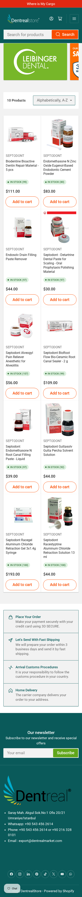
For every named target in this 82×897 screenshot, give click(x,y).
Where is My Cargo (41, 4)
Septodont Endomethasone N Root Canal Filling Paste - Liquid (19, 453)
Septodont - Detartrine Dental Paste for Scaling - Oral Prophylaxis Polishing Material (58, 263)
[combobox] (41, 34)
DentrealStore (31, 891)
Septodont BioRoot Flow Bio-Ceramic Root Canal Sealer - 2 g (59, 357)
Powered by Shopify (59, 891)
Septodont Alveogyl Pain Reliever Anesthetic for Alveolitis (19, 359)
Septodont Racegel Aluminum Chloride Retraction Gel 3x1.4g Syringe (21, 546)
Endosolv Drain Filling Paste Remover (21, 257)
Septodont (15, 156)
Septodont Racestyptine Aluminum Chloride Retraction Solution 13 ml (59, 548)
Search (68, 34)
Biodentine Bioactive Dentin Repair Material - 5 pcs (22, 165)
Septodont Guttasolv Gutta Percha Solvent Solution (58, 451)
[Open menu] (74, 18)
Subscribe (65, 753)
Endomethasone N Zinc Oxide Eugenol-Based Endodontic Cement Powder (59, 167)
